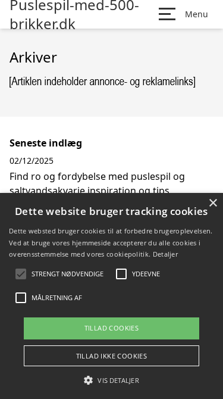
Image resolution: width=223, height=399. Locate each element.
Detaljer (165, 254)
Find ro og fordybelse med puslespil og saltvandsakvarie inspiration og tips (97, 183)
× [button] (212, 203)
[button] (111, 380)
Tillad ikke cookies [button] (111, 355)
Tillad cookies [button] (111, 327)
